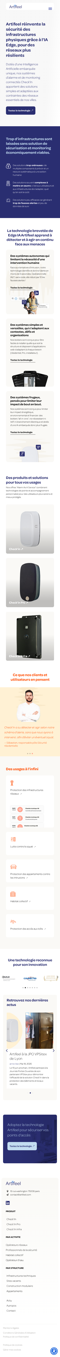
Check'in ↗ (16, 549)
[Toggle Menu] (50, 9)
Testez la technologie (19, 110)
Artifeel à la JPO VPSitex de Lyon (28, 1056)
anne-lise (14, 1063)
